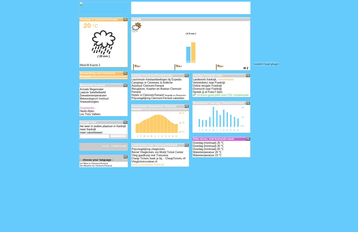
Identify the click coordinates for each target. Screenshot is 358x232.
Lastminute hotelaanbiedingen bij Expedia (156, 79)
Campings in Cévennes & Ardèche (152, 82)
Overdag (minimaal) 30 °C (208, 145)
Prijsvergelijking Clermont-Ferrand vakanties (158, 98)
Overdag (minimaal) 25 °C (208, 142)
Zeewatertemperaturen (93, 95)
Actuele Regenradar (91, 89)
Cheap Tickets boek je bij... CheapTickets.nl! (159, 158)
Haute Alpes (87, 111)
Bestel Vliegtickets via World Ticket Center (157, 152)
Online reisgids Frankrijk (207, 85)
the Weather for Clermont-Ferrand (96, 165)
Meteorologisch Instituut (94, 98)
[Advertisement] (179, 8)
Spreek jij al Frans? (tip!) (207, 91)
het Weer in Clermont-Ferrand (94, 163)
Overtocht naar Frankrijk (207, 88)
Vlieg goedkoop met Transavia (150, 155)
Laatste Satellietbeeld (93, 92)
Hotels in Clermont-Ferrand (159, 95)
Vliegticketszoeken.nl (144, 161)
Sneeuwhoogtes (89, 101)
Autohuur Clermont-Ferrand (148, 85)
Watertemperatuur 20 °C (207, 152)
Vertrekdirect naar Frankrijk (209, 82)
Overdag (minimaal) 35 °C (208, 149)
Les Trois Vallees (90, 114)
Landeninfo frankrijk (204, 79)
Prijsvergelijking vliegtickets (148, 149)
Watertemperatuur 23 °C (207, 155)
